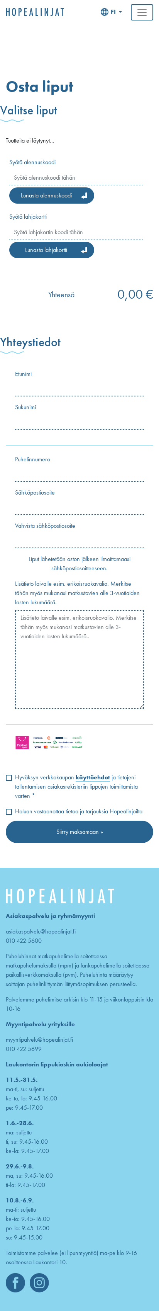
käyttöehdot (93, 777)
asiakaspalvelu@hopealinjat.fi (41, 931)
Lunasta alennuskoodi (46, 195)
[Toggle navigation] (142, 12)
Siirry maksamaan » (79, 832)
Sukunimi (25, 407)
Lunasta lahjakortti (46, 250)
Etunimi (23, 374)
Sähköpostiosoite (35, 492)
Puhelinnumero (32, 459)
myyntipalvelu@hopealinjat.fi (39, 1040)
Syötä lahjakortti (28, 217)
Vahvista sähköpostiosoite (45, 526)
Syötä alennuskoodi (32, 162)
